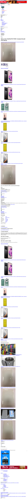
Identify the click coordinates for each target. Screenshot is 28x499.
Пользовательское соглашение (4, 492)
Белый (6, 221)
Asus (6, 218)
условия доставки (12, 204)
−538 (5, 197)
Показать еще (2, 441)
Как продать (5, 474)
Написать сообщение (3, 190)
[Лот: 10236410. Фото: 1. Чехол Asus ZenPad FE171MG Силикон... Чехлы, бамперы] (8, 61)
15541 (3, 196)
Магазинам (5, 480)
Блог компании (5, 471)
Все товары (5, 207)
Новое (6, 216)
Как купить (5, 473)
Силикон (6, 220)
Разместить (2, 20)
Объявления (5, 479)
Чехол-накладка (7, 217)
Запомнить (2, 28)
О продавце (2, 207)
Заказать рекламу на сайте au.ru (5, 465)
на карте (9, 204)
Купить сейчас (2, 188)
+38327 (4, 197)
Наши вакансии (6, 470)
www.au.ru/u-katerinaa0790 (4, 227)
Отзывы (2, 197)
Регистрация (2, 31)
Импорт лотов (5, 475)
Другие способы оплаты (5, 487)
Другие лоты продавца (4, 68)
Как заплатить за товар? (7, 476)
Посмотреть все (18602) (4, 164)
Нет (5, 222)
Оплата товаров (3, 488)
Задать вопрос (2, 213)
